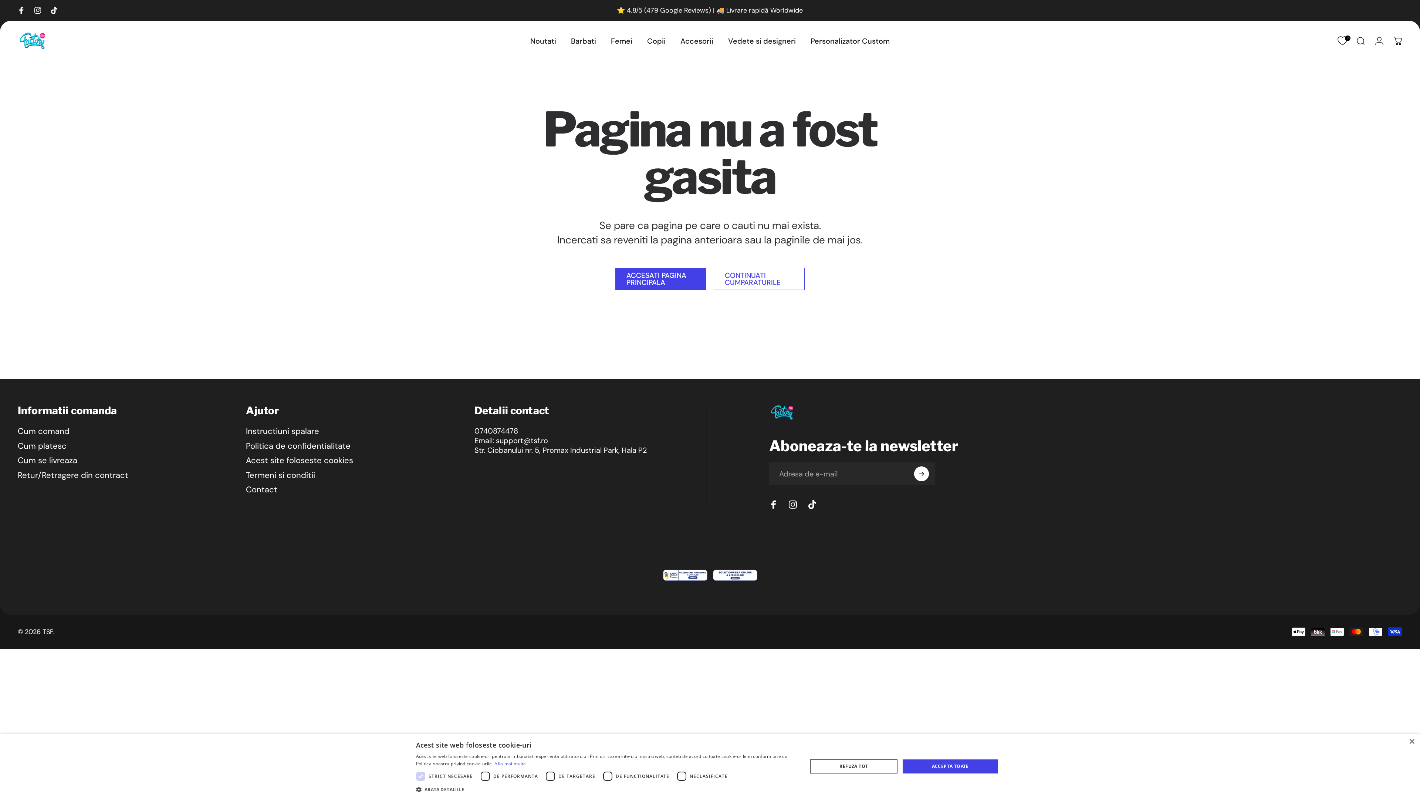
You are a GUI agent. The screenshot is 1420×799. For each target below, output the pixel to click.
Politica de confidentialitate (298, 446)
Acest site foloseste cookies (299, 460)
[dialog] (710, 766)
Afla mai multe (510, 764)
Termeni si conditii (280, 475)
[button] (606, 789)
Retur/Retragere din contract (73, 475)
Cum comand (44, 431)
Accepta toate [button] (950, 766)
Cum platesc (42, 446)
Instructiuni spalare (282, 431)
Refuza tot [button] (853, 766)
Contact (261, 490)
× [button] (1411, 742)
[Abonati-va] (921, 473)
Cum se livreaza (47, 460)
